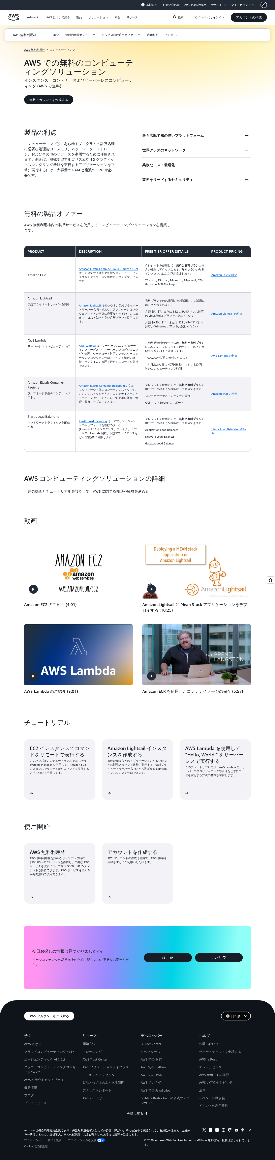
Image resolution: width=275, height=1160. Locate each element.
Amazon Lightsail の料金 (227, 313)
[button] (58, 17)
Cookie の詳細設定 (36, 1146)
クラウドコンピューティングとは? (49, 1052)
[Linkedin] (217, 1130)
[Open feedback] (270, 580)
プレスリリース (35, 1103)
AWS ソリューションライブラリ (106, 1067)
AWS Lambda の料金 (224, 355)
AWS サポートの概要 (214, 1075)
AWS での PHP (151, 1082)
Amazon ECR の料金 (224, 393)
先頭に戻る (135, 1113)
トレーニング (92, 1052)
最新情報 (30, 1087)
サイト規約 (55, 1140)
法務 (202, 1090)
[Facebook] (210, 1130)
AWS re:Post (208, 1059)
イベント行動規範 (212, 1098)
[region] (137, 349)
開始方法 (89, 1044)
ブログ (29, 1095)
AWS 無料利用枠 (34, 49)
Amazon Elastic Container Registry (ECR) (104, 385)
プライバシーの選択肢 (82, 1140)
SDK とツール (150, 1052)
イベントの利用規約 (213, 1106)
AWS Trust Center (95, 1059)
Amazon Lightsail (90, 305)
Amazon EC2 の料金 (224, 275)
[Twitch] (230, 1130)
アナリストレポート (97, 1090)
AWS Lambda (87, 345)
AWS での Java (151, 1075)
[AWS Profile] (264, 5)
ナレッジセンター (212, 1067)
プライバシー (32, 1140)
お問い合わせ (208, 1044)
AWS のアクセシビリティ (217, 1082)
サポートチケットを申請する (220, 1052)
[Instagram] (223, 1130)
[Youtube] (236, 1130)
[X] (204, 1130)
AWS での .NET (151, 1059)
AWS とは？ (32, 1044)
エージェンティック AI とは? (44, 1059)
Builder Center (151, 1044)
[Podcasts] (242, 1130)
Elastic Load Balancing (93, 421)
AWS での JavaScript (155, 1090)
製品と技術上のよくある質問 (103, 1082)
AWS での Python (153, 1067)
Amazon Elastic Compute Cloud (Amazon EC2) (108, 268)
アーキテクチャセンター (100, 1075)
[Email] (249, 1130)
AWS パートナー (94, 1098)
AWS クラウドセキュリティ (44, 1080)
